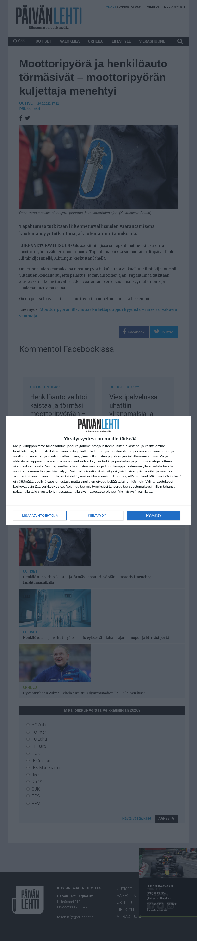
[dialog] (98, 470)
